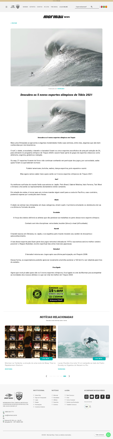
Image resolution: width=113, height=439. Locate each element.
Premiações (38, 404)
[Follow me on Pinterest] (108, 397)
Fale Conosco (70, 395)
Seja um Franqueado (40, 397)
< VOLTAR (14, 23)
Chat (68, 397)
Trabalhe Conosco (72, 404)
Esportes (56, 402)
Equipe (37, 402)
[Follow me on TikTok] (97, 397)
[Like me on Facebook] (102, 397)
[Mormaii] (15, 8)
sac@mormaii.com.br (11, 415)
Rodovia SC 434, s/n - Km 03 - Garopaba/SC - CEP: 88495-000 (14, 421)
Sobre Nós (38, 395)
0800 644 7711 (9, 412)
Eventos (56, 404)
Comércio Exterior (40, 407)
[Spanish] (106, 7)
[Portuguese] (104, 7)
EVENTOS (39, 7)
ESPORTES (32, 7)
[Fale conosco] (108, 434)
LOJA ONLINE (63, 7)
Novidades (56, 397)
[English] (102, 7)
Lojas (36, 400)
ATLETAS (46, 7)
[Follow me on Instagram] (86, 397)
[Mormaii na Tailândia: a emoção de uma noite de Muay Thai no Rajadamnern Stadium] (30, 342)
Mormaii (56, 395)
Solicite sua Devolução (73, 402)
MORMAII (25, 7)
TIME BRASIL (54, 7)
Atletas (55, 400)
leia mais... (99, 358)
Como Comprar (71, 400)
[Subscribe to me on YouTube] (91, 397)
